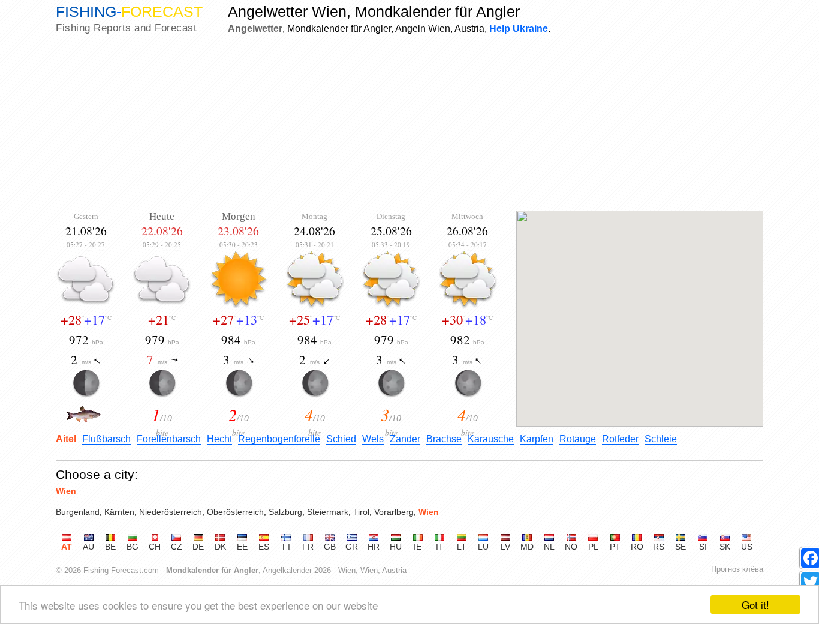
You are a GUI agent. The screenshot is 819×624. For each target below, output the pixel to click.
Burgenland (78, 512)
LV (505, 546)
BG (132, 546)
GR (351, 546)
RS (658, 546)
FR (308, 546)
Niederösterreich (170, 512)
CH (155, 546)
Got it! (755, 604)
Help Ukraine (518, 28)
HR (374, 546)
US (746, 546)
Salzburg (285, 512)
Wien (66, 491)
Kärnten (119, 512)
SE (680, 546)
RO (637, 546)
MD (527, 546)
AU (88, 546)
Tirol (361, 512)
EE (242, 546)
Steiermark (327, 512)
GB (330, 546)
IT (440, 546)
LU (483, 546)
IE (417, 546)
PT (615, 546)
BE (110, 546)
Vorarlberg (394, 512)
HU (396, 546)
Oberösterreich (235, 512)
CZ (176, 546)
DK (220, 546)
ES (263, 546)
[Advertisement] (409, 124)
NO (571, 546)
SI (703, 546)
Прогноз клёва (737, 569)
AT (66, 546)
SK (724, 546)
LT (461, 546)
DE (198, 546)
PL (593, 546)
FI (286, 546)
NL (549, 546)
